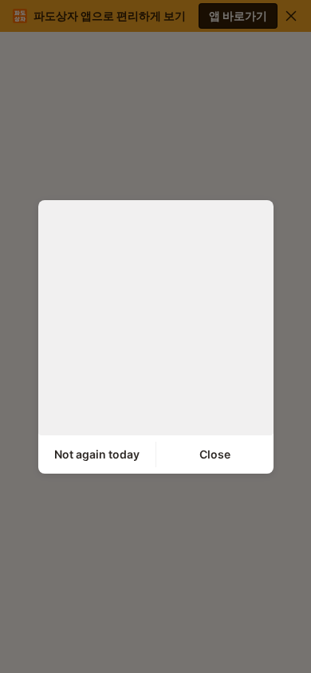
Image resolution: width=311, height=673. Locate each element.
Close (214, 454)
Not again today (97, 454)
